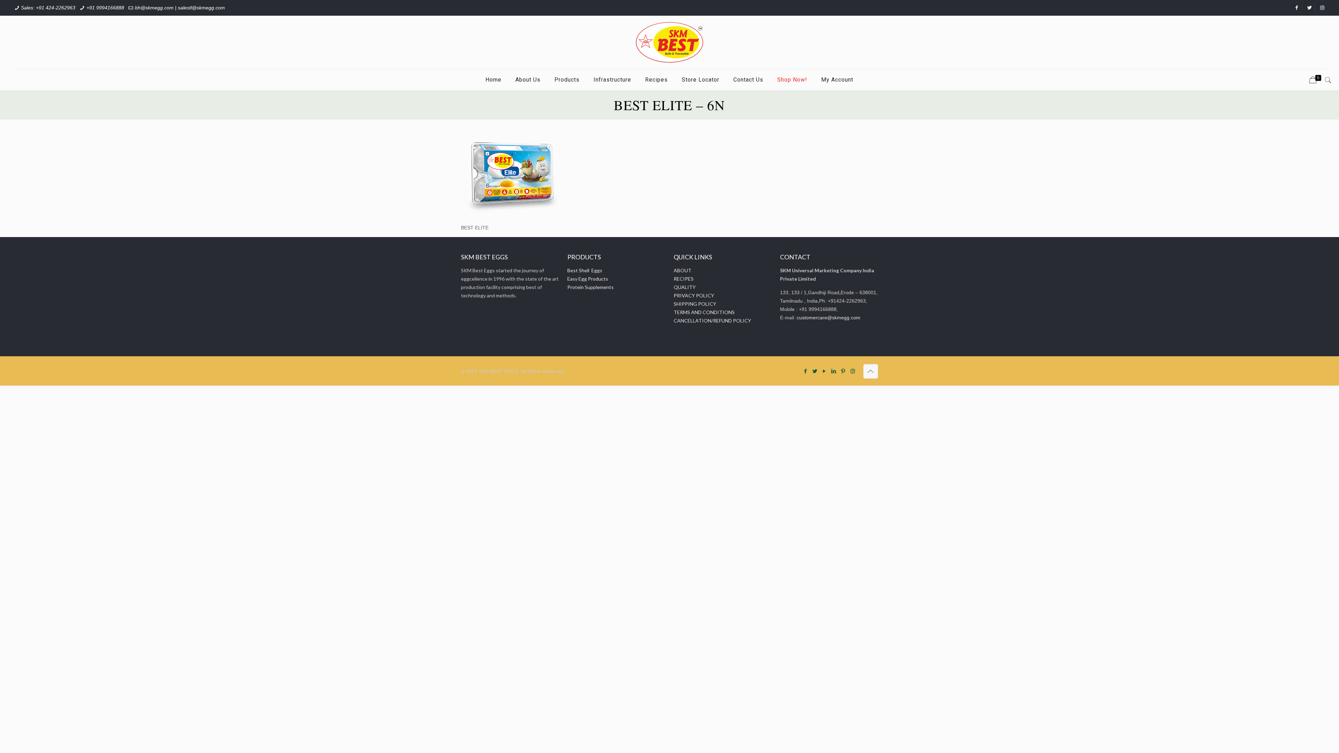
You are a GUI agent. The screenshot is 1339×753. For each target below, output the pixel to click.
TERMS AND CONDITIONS (704, 312)
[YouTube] (824, 371)
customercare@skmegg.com (828, 317)
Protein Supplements (590, 287)
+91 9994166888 (105, 7)
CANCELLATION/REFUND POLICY (712, 321)
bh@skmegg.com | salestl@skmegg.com (180, 7)
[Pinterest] (843, 371)
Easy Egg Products (587, 279)
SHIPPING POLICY (695, 304)
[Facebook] (805, 371)
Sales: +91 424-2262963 (48, 7)
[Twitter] (815, 371)
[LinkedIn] (834, 371)
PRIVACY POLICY (694, 295)
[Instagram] (852, 371)
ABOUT (682, 270)
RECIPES (684, 279)
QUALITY (685, 287)
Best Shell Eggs (584, 270)
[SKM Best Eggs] (669, 42)
